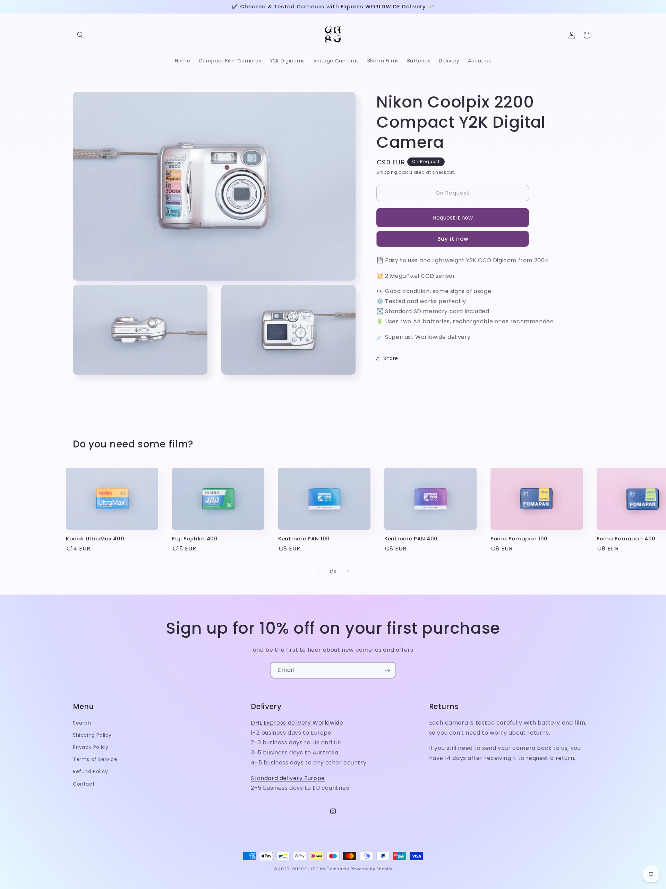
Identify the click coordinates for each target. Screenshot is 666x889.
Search (82, 722)
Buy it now (452, 238)
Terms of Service (95, 759)
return (565, 758)
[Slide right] (348, 571)
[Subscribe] (387, 670)
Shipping (387, 172)
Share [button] (390, 357)
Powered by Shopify (372, 869)
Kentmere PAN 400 (411, 539)
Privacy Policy (90, 747)
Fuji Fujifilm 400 (195, 539)
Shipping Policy (92, 735)
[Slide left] (317, 571)
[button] (80, 35)
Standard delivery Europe (288, 778)
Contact (84, 783)
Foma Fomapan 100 (519, 539)
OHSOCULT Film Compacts (320, 869)
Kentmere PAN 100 (304, 539)
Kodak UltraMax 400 (95, 539)
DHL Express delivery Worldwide (297, 723)
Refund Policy (90, 771)
